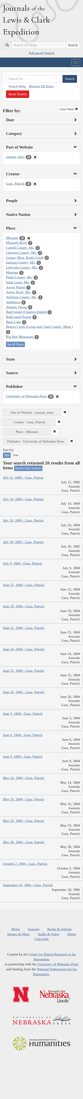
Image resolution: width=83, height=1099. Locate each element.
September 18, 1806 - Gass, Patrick (28, 885)
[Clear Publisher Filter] (57, 396)
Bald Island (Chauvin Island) (26, 312)
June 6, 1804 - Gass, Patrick (22, 735)
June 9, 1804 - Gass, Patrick (22, 756)
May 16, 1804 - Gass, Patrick (23, 799)
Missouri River (16, 243)
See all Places (15, 344)
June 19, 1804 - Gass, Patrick (23, 606)
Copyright (42, 939)
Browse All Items (41, 86)
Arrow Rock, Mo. (18, 292)
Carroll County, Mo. (20, 248)
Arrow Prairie (15, 287)
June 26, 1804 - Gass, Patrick (23, 692)
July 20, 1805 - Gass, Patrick (23, 542)
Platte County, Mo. (19, 277)
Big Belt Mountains (20, 337)
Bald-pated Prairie (18, 317)
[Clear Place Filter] (28, 238)
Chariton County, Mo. (21, 253)
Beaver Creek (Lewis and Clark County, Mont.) (39, 327)
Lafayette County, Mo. (22, 267)
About (71, 934)
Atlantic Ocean (16, 307)
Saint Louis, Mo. (18, 282)
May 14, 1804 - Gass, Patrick (23, 778)
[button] (65, 412)
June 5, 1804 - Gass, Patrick (22, 714)
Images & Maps (18, 934)
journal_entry (15, 157)
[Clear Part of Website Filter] (35, 157)
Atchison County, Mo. (21, 297)
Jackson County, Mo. (21, 262)
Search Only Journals (28, 468)
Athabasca (13, 302)
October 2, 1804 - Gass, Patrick (25, 864)
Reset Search (17, 94)
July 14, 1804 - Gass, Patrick (23, 499)
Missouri (12, 238)
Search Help (17, 86)
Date (16, 455)
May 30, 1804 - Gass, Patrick (23, 842)
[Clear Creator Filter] (35, 184)
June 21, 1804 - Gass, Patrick (23, 628)
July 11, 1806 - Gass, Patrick (23, 477)
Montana (12, 272)
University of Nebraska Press (26, 396)
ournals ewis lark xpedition (26, 20)
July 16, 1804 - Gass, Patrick (23, 520)
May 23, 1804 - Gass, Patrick (23, 821)
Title (6, 455)
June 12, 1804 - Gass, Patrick (23, 585)
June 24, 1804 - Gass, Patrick (23, 649)
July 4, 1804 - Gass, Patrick (22, 563)
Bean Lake (13, 322)
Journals (33, 929)
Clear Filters (67, 109)
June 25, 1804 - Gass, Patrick (23, 671)
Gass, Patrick (15, 183)
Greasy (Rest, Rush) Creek (25, 258)
